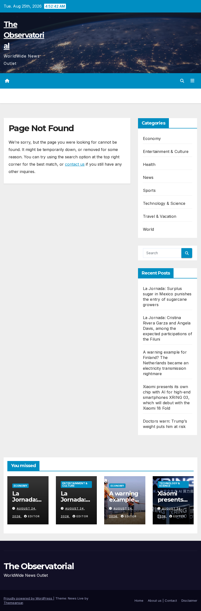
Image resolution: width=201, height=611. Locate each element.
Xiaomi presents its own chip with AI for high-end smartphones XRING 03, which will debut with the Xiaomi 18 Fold (167, 397)
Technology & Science (164, 203)
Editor (34, 516)
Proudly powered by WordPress (28, 598)
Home (139, 600)
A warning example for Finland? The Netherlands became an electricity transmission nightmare (165, 363)
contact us (75, 164)
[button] (182, 80)
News (148, 177)
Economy (152, 138)
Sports (149, 190)
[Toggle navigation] (192, 81)
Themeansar (13, 603)
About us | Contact (162, 600)
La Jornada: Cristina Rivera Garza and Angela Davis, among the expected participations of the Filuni (167, 328)
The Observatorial (24, 35)
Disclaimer (189, 600)
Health (149, 164)
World (148, 229)
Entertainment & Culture (166, 151)
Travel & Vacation (159, 216)
